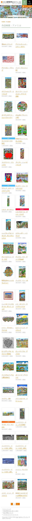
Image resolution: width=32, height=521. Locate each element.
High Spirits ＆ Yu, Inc (22, 517)
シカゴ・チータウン (8, 209)
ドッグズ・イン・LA (22, 280)
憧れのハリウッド (7, 44)
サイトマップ (7, 509)
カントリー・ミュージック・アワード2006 (22, 94)
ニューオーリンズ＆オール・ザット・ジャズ (8, 306)
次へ (17, 504)
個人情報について (8, 513)
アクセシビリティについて (10, 514)
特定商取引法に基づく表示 (10, 511)
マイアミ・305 (6, 398)
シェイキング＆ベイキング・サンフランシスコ (8, 235)
